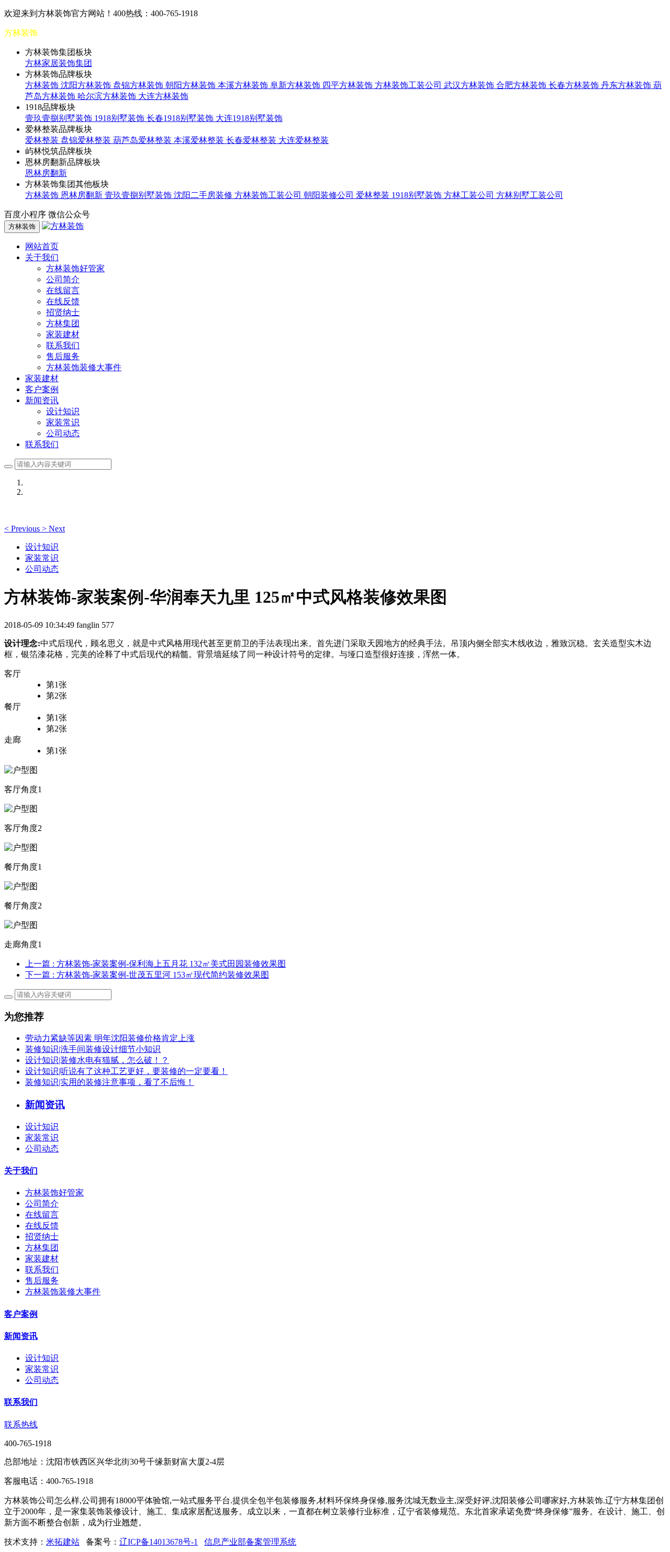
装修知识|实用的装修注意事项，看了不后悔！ (109, 1082)
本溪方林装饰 (244, 85)
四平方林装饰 (348, 85)
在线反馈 (63, 301)
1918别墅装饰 (120, 118)
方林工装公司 (470, 195)
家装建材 (63, 334)
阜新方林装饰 (296, 85)
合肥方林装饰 (522, 85)
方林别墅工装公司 (529, 195)
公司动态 (63, 433)
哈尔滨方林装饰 (107, 96)
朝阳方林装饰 (191, 85)
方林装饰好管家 (75, 268)
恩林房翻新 (46, 173)
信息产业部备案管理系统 (250, 1541)
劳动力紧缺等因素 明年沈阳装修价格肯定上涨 (110, 1038)
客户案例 (42, 389)
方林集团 (63, 323)
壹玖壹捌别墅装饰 (59, 118)
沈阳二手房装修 (204, 195)
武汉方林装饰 (470, 85)
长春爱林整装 (252, 140)
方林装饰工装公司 (409, 85)
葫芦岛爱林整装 (143, 140)
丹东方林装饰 (627, 85)
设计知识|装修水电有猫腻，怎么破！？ (97, 1060)
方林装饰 (43, 85)
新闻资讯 (21, 1336)
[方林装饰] (63, 225)
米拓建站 (63, 1541)
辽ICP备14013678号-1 (158, 1541)
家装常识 (63, 422)
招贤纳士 (63, 312)
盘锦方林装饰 (139, 85)
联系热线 (21, 1424)
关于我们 (21, 1170)
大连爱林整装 (303, 140)
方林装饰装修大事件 (83, 367)
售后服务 (63, 356)
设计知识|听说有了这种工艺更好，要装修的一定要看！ (126, 1071)
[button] (23, 528)
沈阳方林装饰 (87, 85)
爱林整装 (43, 140)
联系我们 (63, 345)
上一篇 (155, 963)
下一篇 (147, 974)
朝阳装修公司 (330, 195)
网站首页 (42, 246)
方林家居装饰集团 (58, 63)
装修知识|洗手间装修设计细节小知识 (93, 1049)
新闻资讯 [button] (42, 400)
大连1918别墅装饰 (249, 118)
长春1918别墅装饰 (181, 118)
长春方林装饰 (575, 85)
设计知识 (63, 411)
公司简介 (63, 279)
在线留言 (63, 290)
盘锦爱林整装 (87, 140)
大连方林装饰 (163, 96)
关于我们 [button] (42, 257)
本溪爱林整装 (200, 140)
